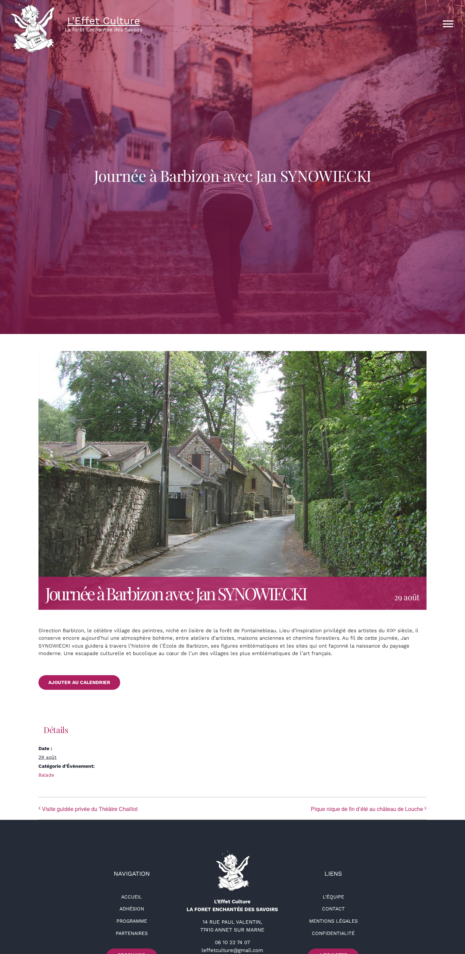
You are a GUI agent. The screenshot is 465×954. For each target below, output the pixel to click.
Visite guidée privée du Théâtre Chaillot (90, 809)
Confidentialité (333, 933)
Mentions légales (333, 921)
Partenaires (132, 933)
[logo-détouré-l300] (232, 853)
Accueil (131, 897)
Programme (131, 921)
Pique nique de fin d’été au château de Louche (367, 809)
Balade (46, 775)
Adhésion (131, 908)
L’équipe (333, 897)
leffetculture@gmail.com (232, 950)
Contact (333, 908)
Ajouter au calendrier (79, 682)
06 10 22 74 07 (232, 942)
